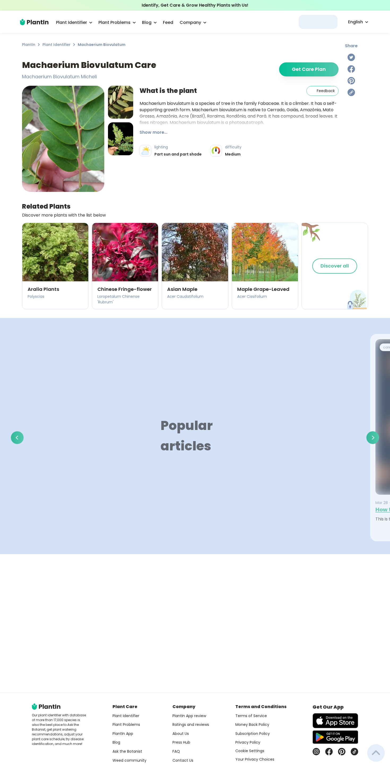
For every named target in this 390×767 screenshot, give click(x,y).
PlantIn (28, 44)
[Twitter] (351, 57)
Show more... (153, 132)
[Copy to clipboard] (351, 92)
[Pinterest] (351, 80)
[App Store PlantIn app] (335, 720)
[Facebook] (351, 69)
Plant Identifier (56, 44)
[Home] (34, 22)
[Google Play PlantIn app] (335, 737)
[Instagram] (316, 751)
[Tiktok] (354, 751)
